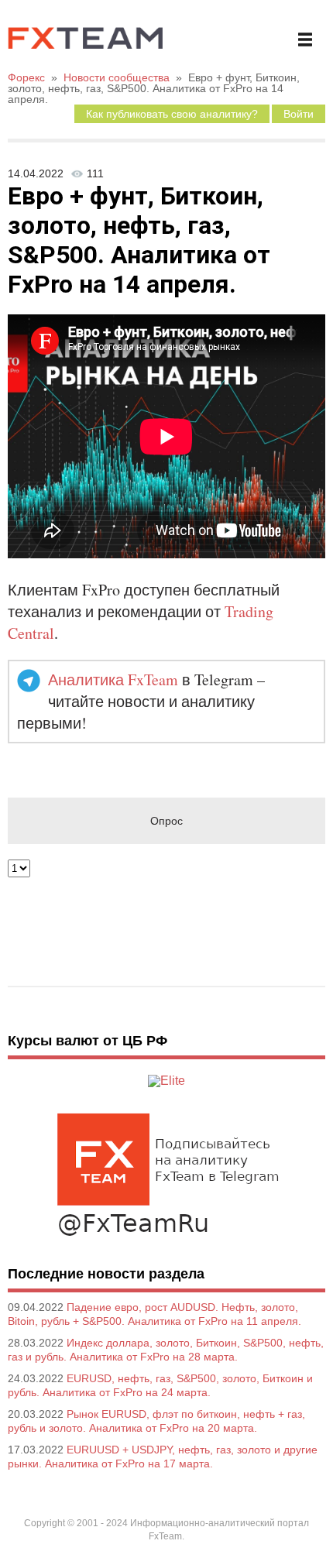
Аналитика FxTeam (113, 679)
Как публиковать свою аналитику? (172, 114)
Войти (298, 114)
